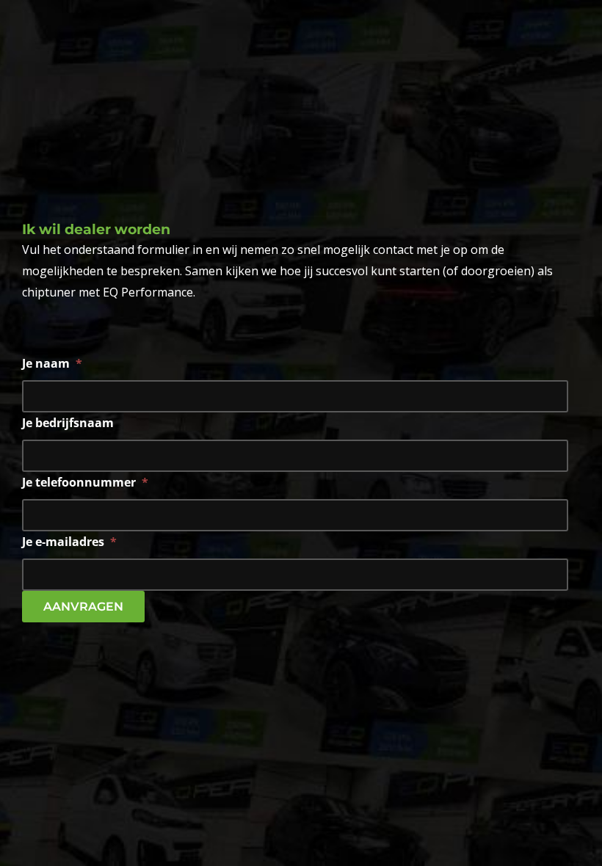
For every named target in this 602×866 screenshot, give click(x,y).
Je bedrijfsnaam (68, 423)
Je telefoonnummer (85, 482)
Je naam (52, 363)
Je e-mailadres (69, 542)
